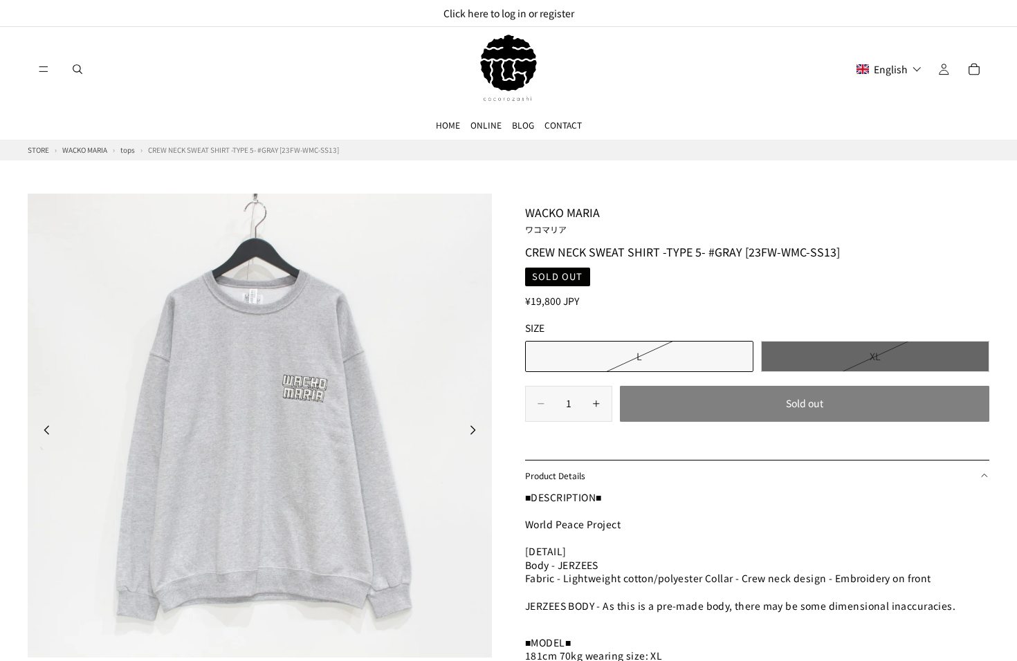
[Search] (77, 69)
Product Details (555, 475)
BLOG (523, 125)
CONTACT (563, 125)
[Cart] (974, 69)
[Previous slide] (43, 432)
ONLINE (486, 125)
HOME (448, 125)
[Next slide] (476, 432)
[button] (889, 69)
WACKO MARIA (562, 219)
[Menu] (43, 69)
